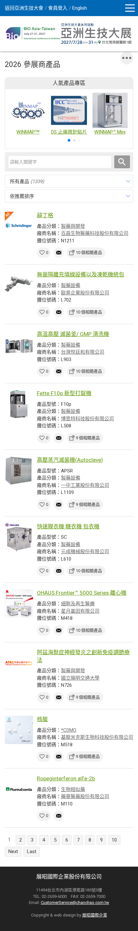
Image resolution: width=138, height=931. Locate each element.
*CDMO (68, 730)
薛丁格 (45, 215)
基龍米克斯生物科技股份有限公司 (97, 737)
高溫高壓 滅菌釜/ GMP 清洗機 (73, 334)
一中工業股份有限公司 (85, 485)
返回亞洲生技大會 (24, 8)
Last (31, 851)
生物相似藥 (73, 789)
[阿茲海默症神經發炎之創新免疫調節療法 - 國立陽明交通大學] (19, 663)
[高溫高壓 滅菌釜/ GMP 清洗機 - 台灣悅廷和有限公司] (19, 345)
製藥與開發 (73, 226)
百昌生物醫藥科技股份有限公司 (94, 233)
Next (13, 851)
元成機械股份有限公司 (85, 551)
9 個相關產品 (88, 437)
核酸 (42, 719)
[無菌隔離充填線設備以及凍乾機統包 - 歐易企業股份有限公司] (19, 285)
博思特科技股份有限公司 (87, 419)
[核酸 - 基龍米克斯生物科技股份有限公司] (19, 730)
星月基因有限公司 (80, 611)
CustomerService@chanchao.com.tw (75, 902)
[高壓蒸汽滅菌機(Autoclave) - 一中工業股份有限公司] (19, 470)
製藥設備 (70, 285)
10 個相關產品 (89, 252)
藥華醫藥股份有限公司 (85, 796)
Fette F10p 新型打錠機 (64, 393)
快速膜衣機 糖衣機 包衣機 (68, 526)
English (79, 8)
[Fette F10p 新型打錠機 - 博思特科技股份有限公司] (19, 404)
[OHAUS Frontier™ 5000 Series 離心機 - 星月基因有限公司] (19, 603)
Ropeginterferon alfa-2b (66, 778)
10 (114, 840)
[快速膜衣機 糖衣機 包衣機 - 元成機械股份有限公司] (19, 537)
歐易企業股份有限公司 (85, 293)
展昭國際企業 (94, 915)
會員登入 (57, 8)
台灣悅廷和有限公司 (82, 352)
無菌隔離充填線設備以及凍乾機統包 (80, 274)
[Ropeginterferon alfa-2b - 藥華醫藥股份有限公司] (19, 789)
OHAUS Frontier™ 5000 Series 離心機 (81, 593)
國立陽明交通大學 (80, 678)
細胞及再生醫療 (78, 604)
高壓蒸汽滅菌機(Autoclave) (70, 460)
